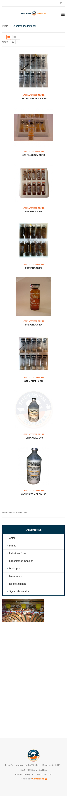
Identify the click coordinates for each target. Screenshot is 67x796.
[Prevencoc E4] (33, 183)
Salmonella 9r (33, 381)
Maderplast (15, 568)
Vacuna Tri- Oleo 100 (33, 494)
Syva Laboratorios (19, 591)
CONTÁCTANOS (33, 632)
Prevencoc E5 (33, 268)
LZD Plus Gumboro (33, 155)
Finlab (12, 545)
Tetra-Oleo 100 (33, 438)
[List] (14, 37)
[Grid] (8, 37)
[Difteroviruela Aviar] (33, 70)
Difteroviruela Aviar (34, 98)
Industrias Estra (17, 553)
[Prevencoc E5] (33, 240)
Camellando (38, 778)
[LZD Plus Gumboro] (33, 127)
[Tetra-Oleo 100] (33, 409)
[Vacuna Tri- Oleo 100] (33, 466)
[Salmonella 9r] (33, 353)
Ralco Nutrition (17, 583)
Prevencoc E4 (33, 211)
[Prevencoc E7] (33, 296)
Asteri (12, 538)
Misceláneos (16, 576)
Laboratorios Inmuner (33, 95)
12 (13, 42)
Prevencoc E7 (33, 324)
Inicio (5, 26)
